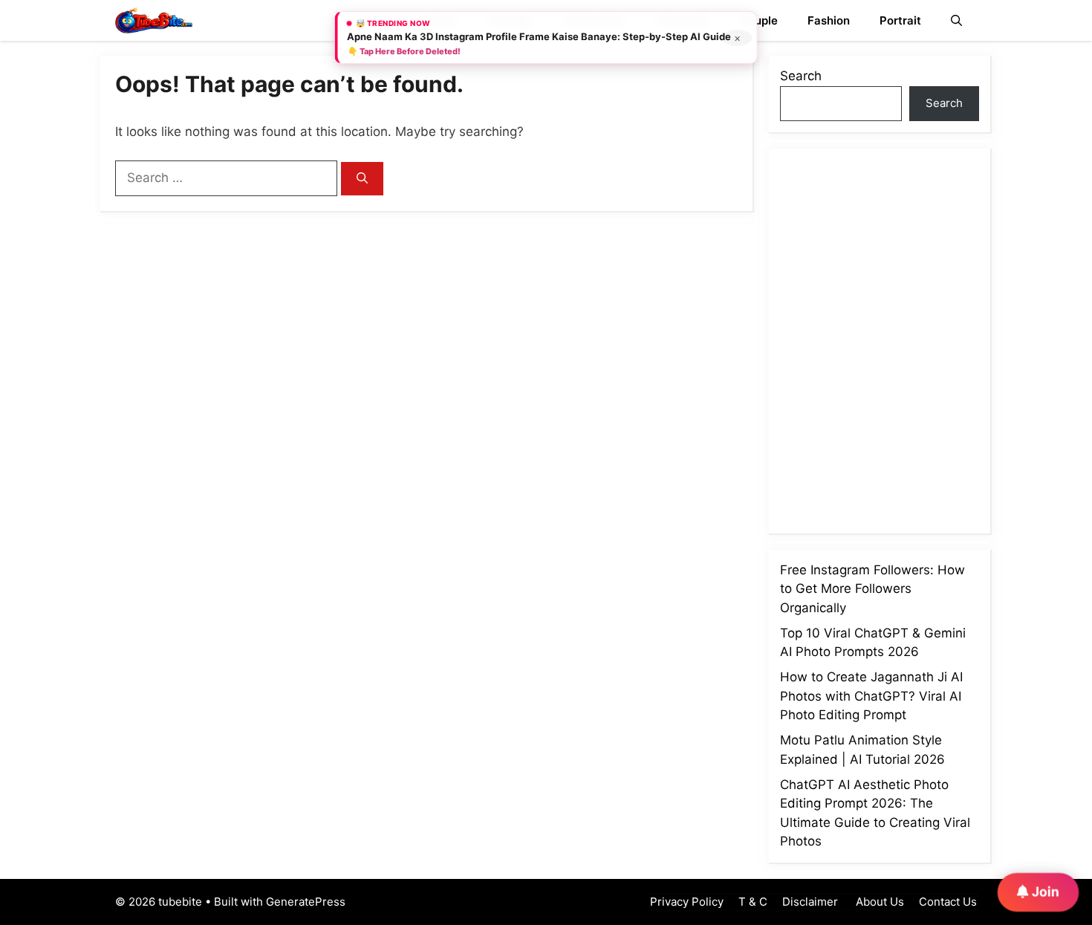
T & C (752, 902)
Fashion (828, 20)
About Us (878, 902)
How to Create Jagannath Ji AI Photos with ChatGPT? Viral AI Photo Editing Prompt (871, 695)
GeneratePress (305, 902)
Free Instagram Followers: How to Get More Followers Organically (872, 588)
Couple (759, 20)
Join (1044, 890)
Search (801, 75)
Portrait (900, 20)
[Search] (362, 178)
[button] (956, 20)
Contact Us (948, 902)
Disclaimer (810, 902)
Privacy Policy (687, 902)
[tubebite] (153, 20)
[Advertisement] (899, 338)
